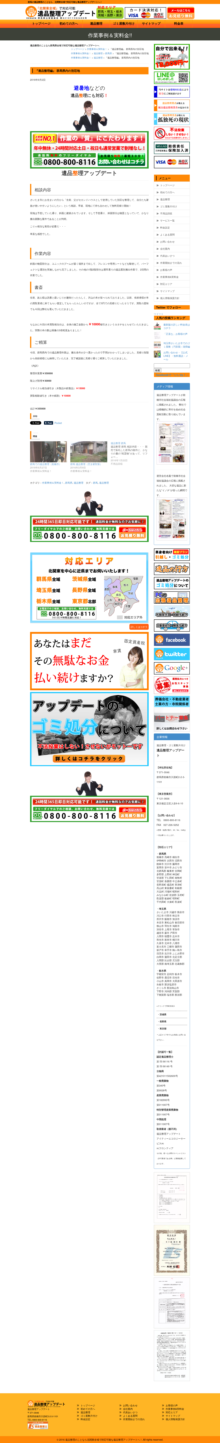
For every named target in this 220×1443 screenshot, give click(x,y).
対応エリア (166, 284)
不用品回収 (166, 213)
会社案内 (165, 248)
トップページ (41, 23)
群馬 (95, 482)
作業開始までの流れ (171, 262)
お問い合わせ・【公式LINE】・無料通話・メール (175, 356)
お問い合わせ (167, 241)
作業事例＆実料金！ (97, 49)
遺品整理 (96, 23)
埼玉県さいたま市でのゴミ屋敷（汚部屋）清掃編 (176, 344)
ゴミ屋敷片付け (124, 23)
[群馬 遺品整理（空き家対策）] (88, 451)
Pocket (58, 423)
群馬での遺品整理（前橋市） (45, 464)
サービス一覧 (167, 220)
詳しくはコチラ (139, 627)
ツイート (158, 314)
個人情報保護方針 (169, 298)
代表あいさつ (167, 255)
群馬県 (108, 53)
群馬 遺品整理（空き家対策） (86, 464)
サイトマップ (151, 23)
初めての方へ (68, 23)
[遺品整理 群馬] (131, 453)
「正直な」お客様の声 (175, 334)
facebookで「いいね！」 (172, 375)
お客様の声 (166, 269)
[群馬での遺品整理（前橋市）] (48, 451)
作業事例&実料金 (169, 277)
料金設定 (165, 227)
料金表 (178, 23)
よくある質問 (167, 234)
